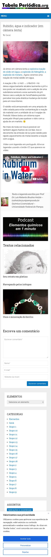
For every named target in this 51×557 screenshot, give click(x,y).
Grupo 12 (13, 438)
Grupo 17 (13, 457)
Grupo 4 (12, 473)
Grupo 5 (12, 477)
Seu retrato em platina (15, 276)
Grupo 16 (13, 454)
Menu (4, 16)
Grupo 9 (12, 492)
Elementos (14, 419)
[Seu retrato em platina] (25, 261)
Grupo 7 (12, 484)
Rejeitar (25, 552)
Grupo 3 (12, 469)
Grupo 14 (13, 446)
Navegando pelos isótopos (17, 284)
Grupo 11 (13, 434)
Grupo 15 (13, 450)
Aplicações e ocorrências (20, 510)
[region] (25, 534)
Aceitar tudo (25, 539)
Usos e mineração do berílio (18, 316)
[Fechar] (48, 513)
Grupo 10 (13, 431)
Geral (8, 35)
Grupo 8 (12, 488)
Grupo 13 (13, 442)
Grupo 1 (12, 427)
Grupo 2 (12, 465)
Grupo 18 (13, 461)
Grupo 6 (12, 480)
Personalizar (25, 545)
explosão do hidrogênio (33, 72)
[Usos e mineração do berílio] (25, 301)
